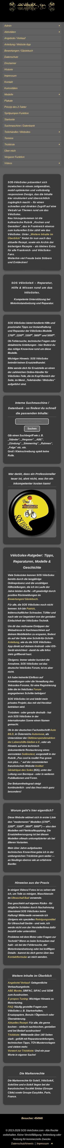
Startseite (9, 119)
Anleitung (13, 642)
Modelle (8, 94)
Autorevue (38, 734)
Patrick (31, 608)
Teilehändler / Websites (17, 132)
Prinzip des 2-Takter (15, 107)
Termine (8, 138)
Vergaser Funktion (14, 157)
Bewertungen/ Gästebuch (23, 599)
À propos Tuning (18, 999)
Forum (37, 689)
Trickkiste (9, 144)
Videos (8, 163)
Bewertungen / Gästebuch (18, 50)
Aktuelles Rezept (18, 1022)
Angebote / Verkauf (14, 38)
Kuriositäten (11, 88)
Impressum (10, 75)
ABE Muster (15, 990)
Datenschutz (11, 57)
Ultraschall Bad (20, 898)
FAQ (10, 1006)
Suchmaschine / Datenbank (19, 125)
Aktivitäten (10, 32)
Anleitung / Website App (17, 44)
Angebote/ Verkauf (19, 982)
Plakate (8, 100)
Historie (8, 69)
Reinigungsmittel (45, 919)
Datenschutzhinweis (22, 1143)
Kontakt (8, 82)
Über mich (10, 150)
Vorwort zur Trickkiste (20, 1050)
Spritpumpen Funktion (16, 113)
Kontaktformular (17, 957)
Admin (7, 25)
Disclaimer (10, 63)
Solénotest (28, 754)
